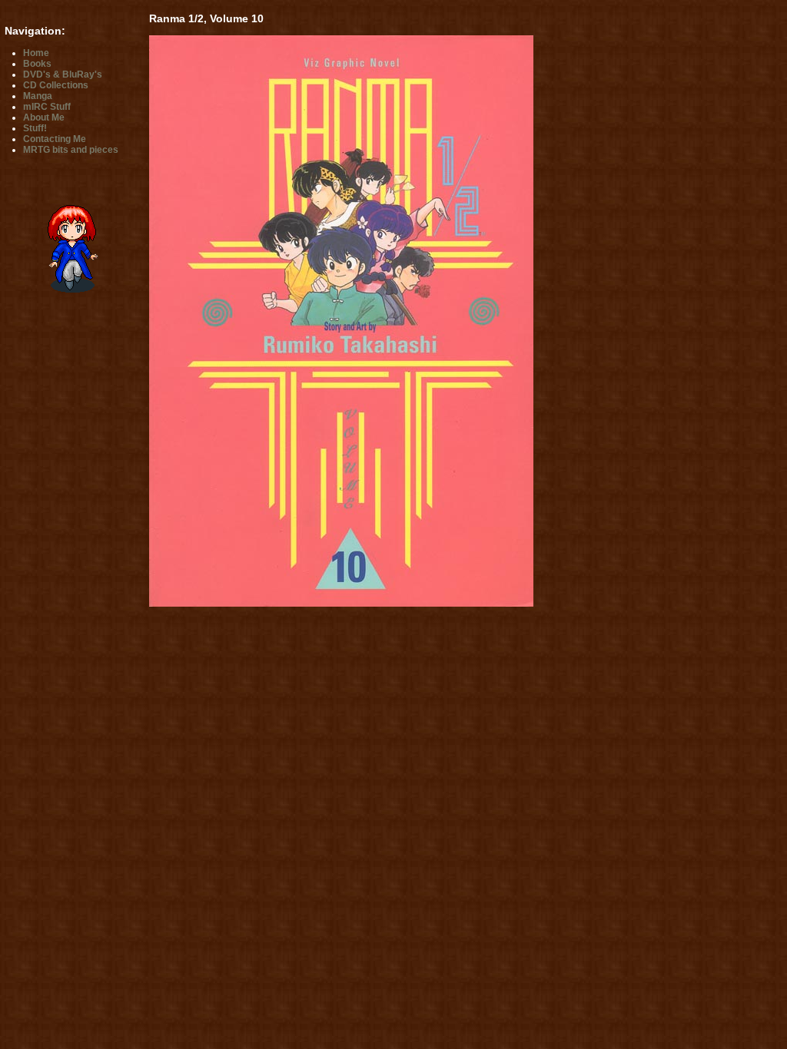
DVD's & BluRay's (62, 74)
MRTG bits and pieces (70, 149)
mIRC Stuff (47, 106)
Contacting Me (54, 139)
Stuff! (35, 128)
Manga (37, 96)
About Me (44, 117)
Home (36, 53)
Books (37, 63)
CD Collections (55, 85)
